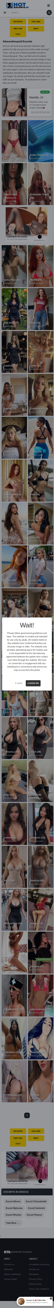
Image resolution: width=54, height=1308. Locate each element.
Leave (19, 683)
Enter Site (34, 683)
